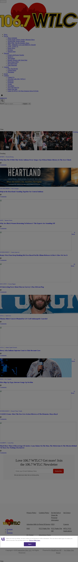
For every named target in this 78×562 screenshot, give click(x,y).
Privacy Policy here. (34, 540)
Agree (29, 544)
